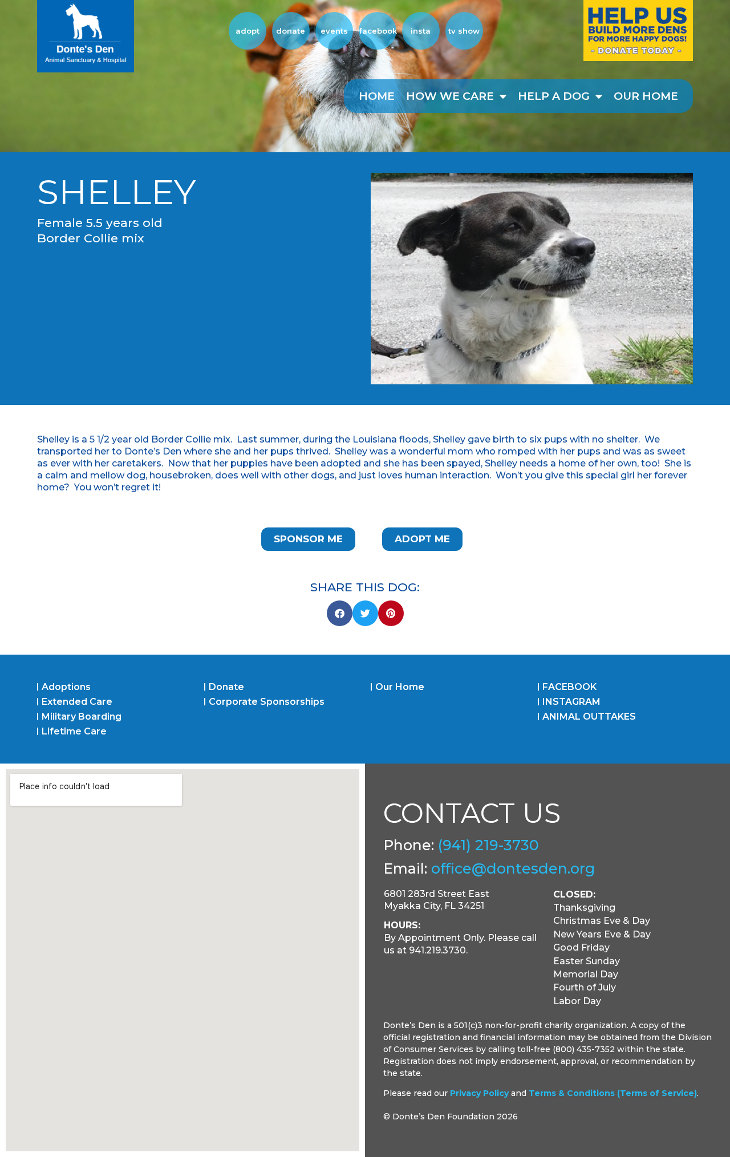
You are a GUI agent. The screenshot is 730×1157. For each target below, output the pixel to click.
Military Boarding (81, 716)
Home (377, 96)
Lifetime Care (74, 731)
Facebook (377, 30)
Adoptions (66, 687)
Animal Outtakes (589, 716)
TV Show (464, 30)
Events (334, 30)
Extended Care (77, 701)
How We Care (450, 96)
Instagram (571, 701)
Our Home (646, 96)
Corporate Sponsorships (267, 701)
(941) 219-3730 (488, 845)
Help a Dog (554, 96)
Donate (290, 30)
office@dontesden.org (513, 868)
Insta (421, 30)
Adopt (247, 30)
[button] (339, 613)
